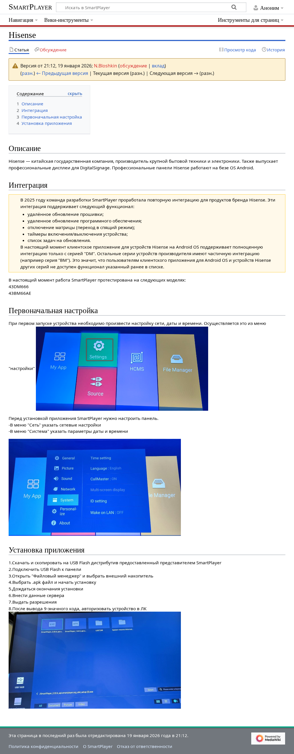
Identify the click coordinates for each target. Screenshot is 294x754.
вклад (158, 66)
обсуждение (133, 66)
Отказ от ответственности (144, 746)
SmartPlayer (30, 6)
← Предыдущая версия (62, 73)
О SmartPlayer (98, 746)
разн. (28, 73)
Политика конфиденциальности (43, 746)
